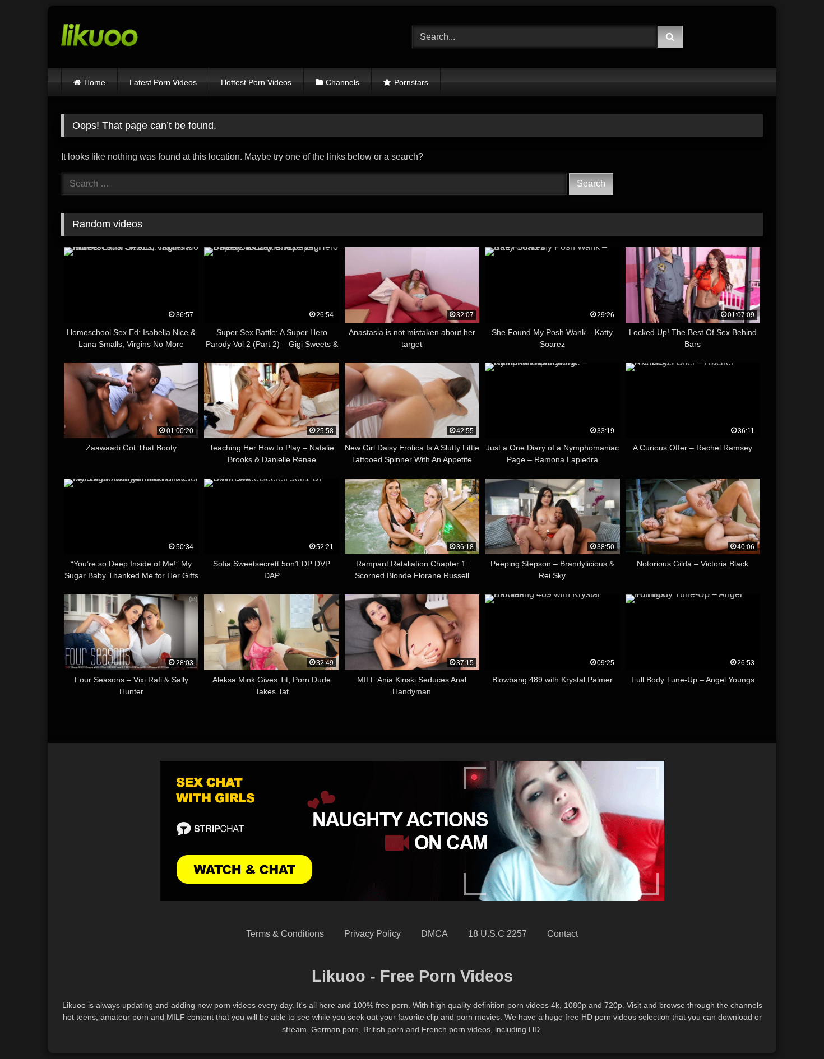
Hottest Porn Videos (256, 82)
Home (94, 82)
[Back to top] (789, 1026)
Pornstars (411, 82)
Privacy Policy (372, 934)
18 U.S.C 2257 (497, 934)
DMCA (434, 934)
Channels (342, 82)
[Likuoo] (99, 37)
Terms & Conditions (285, 934)
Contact (562, 934)
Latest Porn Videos (163, 82)
